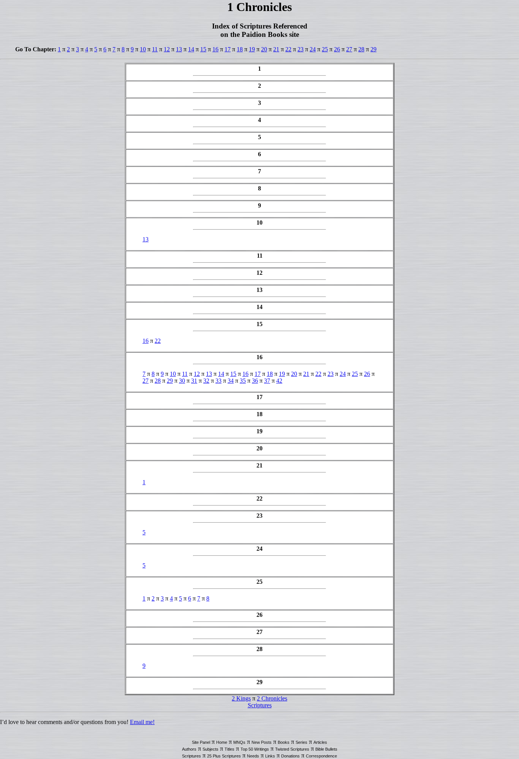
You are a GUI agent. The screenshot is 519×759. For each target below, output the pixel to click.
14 (191, 49)
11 (155, 49)
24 (313, 49)
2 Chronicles (272, 698)
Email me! (142, 722)
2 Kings (241, 698)
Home (221, 742)
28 (361, 49)
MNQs (239, 742)
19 (252, 49)
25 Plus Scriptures (224, 756)
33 (218, 380)
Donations (290, 756)
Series (301, 742)
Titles (229, 749)
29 (373, 49)
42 (279, 380)
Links (270, 756)
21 (276, 49)
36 (255, 380)
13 (179, 49)
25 (325, 49)
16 (215, 49)
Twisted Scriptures (292, 749)
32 (206, 380)
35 (243, 380)
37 (267, 380)
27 (349, 49)
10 (143, 49)
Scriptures (260, 705)
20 (264, 49)
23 (300, 49)
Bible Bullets (326, 749)
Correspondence (321, 756)
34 (231, 380)
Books (284, 742)
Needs (253, 756)
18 (240, 49)
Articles (320, 742)
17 (228, 49)
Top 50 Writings (255, 749)
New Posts (262, 742)
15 (203, 49)
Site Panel (201, 742)
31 (194, 380)
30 (182, 380)
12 (167, 49)
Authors (189, 749)
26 (337, 49)
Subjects (210, 749)
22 (288, 49)
